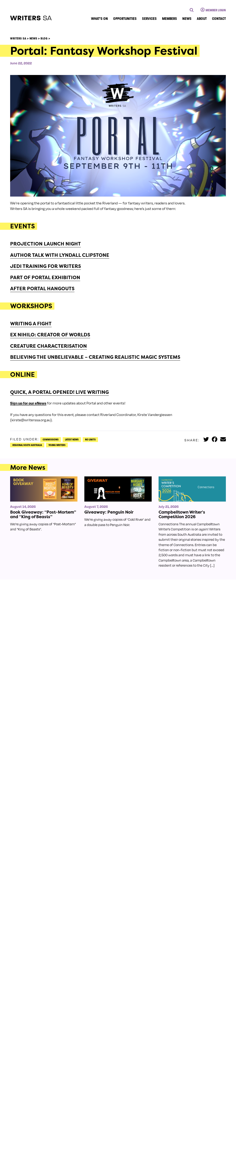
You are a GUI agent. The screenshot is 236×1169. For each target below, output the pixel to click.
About (202, 18)
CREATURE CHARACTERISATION (48, 346)
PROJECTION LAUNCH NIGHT (45, 243)
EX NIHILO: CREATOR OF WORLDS (50, 334)
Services (149, 18)
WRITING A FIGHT (31, 323)
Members (169, 18)
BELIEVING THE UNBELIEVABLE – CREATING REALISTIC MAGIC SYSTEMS (95, 357)
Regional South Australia (27, 445)
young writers (56, 445)
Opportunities (125, 18)
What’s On (99, 18)
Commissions (51, 439)
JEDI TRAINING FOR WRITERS (45, 266)
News (187, 18)
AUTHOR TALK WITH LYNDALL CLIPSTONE (59, 255)
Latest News (72, 439)
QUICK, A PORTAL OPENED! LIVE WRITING (59, 392)
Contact (219, 18)
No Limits (90, 439)
